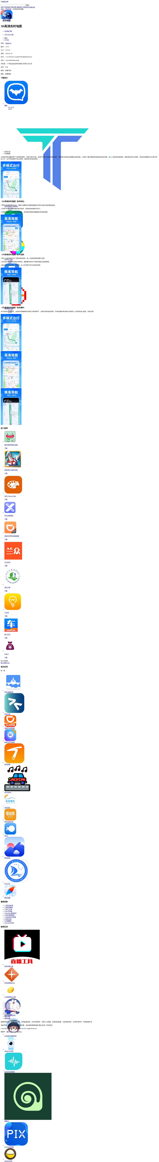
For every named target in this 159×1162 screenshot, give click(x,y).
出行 (111, 157)
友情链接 (7, 1012)
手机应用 (13, 7)
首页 (2, 7)
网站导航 (7, 1016)
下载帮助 (7, 1009)
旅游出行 (8, 43)
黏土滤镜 (4, 663)
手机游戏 (7, 7)
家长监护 (7, 1005)
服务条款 (7, 1007)
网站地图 (7, 1018)
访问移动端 (8, 1014)
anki (8, 663)
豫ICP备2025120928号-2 (14, 1032)
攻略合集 (32, 7)
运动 (4, 258)
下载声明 (7, 1010)
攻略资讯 (19, 7)
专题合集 (26, 7)
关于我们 (7, 1003)
